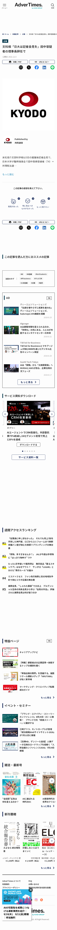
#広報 (33, 283)
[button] (21, 67)
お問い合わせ (33, 884)
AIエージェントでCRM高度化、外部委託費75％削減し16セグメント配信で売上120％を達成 (28, 436)
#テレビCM (38, 278)
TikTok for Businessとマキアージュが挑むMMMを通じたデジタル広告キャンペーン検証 (36, 348)
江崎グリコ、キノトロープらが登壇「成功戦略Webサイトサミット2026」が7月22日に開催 (37, 732)
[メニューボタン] (4, 6)
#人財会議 (24, 283)
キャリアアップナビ (29, 652)
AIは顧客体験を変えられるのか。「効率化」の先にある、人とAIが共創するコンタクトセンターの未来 (36, 329)
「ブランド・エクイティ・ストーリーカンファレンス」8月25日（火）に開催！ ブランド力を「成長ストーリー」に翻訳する (37, 718)
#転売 (41, 283)
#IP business (26, 278)
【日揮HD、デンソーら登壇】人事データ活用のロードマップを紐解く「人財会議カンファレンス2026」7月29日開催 (37, 746)
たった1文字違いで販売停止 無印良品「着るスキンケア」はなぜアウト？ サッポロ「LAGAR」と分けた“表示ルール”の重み (31, 567)
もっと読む (8, 174)
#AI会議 (29, 274)
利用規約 (5, 884)
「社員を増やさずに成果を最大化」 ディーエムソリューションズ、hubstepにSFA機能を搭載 (37, 310)
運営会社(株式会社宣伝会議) (39, 887)
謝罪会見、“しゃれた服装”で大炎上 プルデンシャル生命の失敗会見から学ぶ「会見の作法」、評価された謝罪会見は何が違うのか (31, 589)
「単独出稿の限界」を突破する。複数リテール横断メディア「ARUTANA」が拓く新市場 (37, 676)
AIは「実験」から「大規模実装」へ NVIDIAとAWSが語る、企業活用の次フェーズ (36, 368)
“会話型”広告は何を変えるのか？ (10, 800)
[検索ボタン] (52, 6)
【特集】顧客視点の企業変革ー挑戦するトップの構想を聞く (37, 664)
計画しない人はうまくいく (31, 849)
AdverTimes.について (11, 881)
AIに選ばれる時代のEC (29, 800)
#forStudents (41, 274)
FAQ (30, 881)
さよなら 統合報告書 (11, 849)
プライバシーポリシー (11, 887)
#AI (22, 274)
